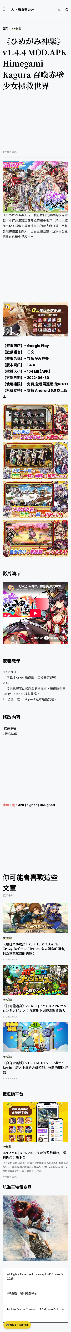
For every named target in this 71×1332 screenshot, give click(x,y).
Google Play (38, 345)
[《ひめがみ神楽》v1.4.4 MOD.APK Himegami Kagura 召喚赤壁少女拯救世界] (35, 187)
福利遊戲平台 (28, 1293)
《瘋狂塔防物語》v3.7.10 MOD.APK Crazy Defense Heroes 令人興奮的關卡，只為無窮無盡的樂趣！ (35, 949)
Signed (32, 805)
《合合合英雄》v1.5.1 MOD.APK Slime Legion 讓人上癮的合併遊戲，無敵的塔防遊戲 (35, 1067)
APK (21, 805)
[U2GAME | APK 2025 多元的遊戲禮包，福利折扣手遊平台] (35, 1122)
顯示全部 (8, 896)
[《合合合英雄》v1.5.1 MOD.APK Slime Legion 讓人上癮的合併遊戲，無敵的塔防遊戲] (35, 1037)
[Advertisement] (35, 123)
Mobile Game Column (21, 1309)
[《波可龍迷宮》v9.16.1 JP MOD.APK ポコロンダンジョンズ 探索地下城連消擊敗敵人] (35, 980)
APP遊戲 (16, 28)
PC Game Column (52, 1309)
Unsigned (47, 805)
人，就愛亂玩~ (22, 9)
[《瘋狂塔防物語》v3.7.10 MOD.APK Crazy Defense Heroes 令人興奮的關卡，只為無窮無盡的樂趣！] (35, 918)
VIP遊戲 (7, 1146)
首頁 (5, 28)
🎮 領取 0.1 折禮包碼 (17, 1325)
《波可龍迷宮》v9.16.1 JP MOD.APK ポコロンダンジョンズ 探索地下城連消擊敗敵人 (35, 1008)
